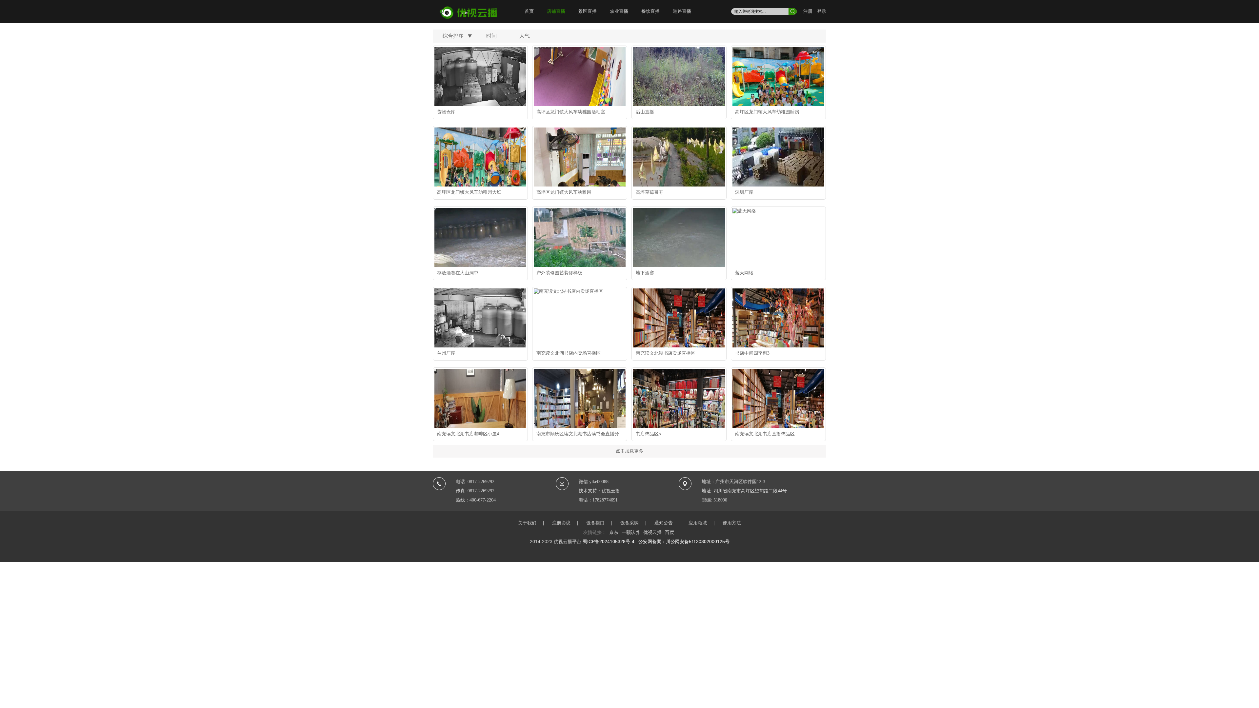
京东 (613, 532)
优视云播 (652, 532)
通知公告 (663, 522)
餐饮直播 (650, 11)
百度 (669, 532)
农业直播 (619, 11)
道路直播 (682, 11)
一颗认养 (631, 532)
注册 (807, 11)
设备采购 (629, 522)
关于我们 (527, 522)
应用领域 (698, 522)
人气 (524, 36)
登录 (821, 11)
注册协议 (561, 522)
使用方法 (732, 522)
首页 (529, 11)
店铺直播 (556, 11)
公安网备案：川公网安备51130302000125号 (683, 541)
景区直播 (587, 11)
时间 (491, 36)
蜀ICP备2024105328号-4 (608, 541)
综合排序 (453, 36)
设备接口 (595, 522)
